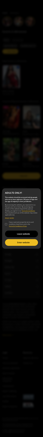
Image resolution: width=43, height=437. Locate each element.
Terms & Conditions (28, 211)
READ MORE (9, 218)
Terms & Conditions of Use (18, 226)
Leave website (23, 234)
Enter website (23, 242)
